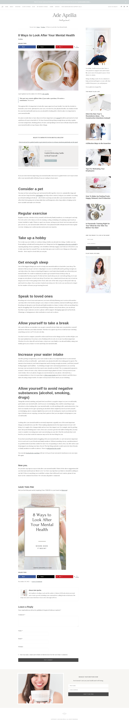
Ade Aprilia (45, 94)
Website (20, 646)
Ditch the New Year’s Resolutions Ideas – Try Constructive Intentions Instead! (98, 116)
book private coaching (32, 453)
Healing (20, 39)
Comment (21, 615)
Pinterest (64, 490)
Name (20, 631)
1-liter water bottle (50, 375)
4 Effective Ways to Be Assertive (98, 143)
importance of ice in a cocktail (67, 244)
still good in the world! (54, 448)
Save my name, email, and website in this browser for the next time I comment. (44, 655)
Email (20, 638)
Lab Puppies (39, 195)
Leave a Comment (37, 581)
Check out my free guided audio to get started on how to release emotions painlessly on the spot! (48, 142)
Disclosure (31, 100)
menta (58, 118)
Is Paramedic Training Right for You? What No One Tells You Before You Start (98, 226)
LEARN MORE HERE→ (84, 2)
